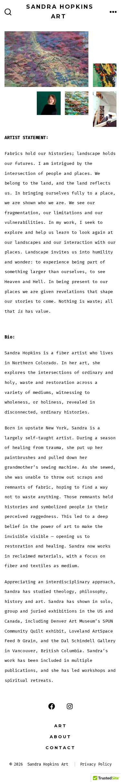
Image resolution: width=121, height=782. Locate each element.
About (60, 736)
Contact (60, 747)
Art (60, 725)
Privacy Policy (96, 764)
